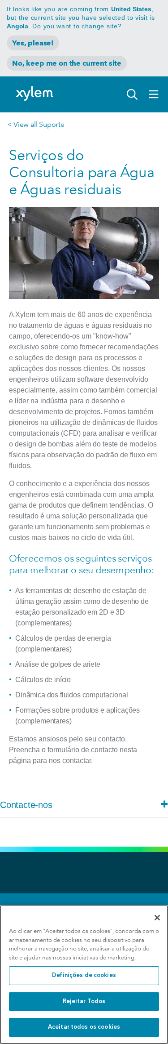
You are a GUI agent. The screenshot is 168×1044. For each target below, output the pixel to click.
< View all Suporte (35, 124)
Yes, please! (33, 43)
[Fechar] (157, 918)
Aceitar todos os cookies (84, 1027)
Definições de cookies (84, 975)
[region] (84, 974)
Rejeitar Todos (84, 1001)
